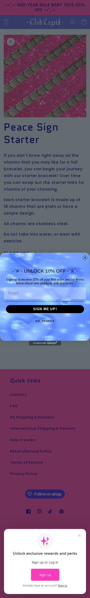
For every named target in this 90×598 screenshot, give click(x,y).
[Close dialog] (85, 258)
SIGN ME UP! (45, 309)
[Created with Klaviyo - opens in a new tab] (45, 343)
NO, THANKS (45, 321)
